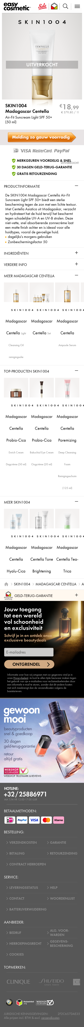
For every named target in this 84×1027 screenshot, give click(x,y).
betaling (17, 853)
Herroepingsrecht (25, 943)
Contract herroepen (27, 864)
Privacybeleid (20, 678)
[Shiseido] (51, 982)
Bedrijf (15, 933)
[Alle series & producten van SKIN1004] (42, 22)
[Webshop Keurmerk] (45, 1002)
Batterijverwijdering (28, 909)
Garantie (58, 842)
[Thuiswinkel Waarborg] (25, 1002)
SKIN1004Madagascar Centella (27, 108)
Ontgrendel (26, 664)
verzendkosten (50, 1018)
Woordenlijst (62, 898)
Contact (16, 898)
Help (53, 887)
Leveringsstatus (23, 887)
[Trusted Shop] (54, 6)
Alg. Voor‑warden (59, 932)
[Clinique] (18, 982)
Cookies (16, 954)
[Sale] (42, 6)
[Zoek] (65, 6)
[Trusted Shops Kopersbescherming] (9, 1002)
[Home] (6, 584)
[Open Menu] (18, 6)
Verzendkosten (23, 842)
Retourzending (63, 853)
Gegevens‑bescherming (61, 943)
